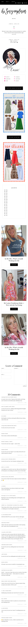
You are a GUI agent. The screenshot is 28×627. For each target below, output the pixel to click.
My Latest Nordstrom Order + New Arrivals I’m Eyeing (14, 304)
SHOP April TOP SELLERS (14, 137)
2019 (6, 201)
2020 (7, 199)
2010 (6, 215)
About (7, 1)
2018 (6, 202)
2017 (6, 204)
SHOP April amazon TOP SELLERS (14, 88)
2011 (6, 213)
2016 (6, 205)
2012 (6, 212)
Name (2, 368)
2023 (6, 194)
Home (2, 1)
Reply (26, 402)
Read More (14, 264)
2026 (6, 190)
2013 (6, 210)
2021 (6, 197)
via (14, 28)
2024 (7, 193)
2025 (6, 191)
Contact (13, 1)
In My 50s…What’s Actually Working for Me (14, 260)
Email (2, 374)
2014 (6, 208)
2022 (6, 196)
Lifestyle (11, 39)
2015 (6, 207)
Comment (16, 368)
